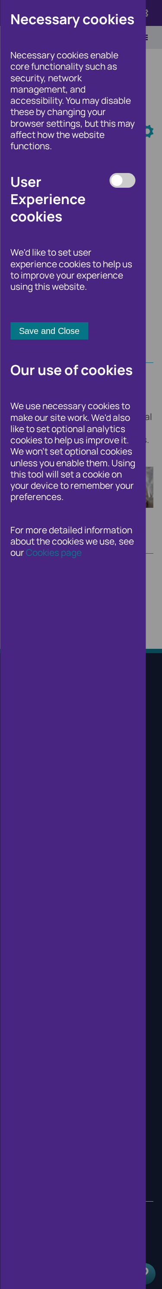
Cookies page (54, 552)
